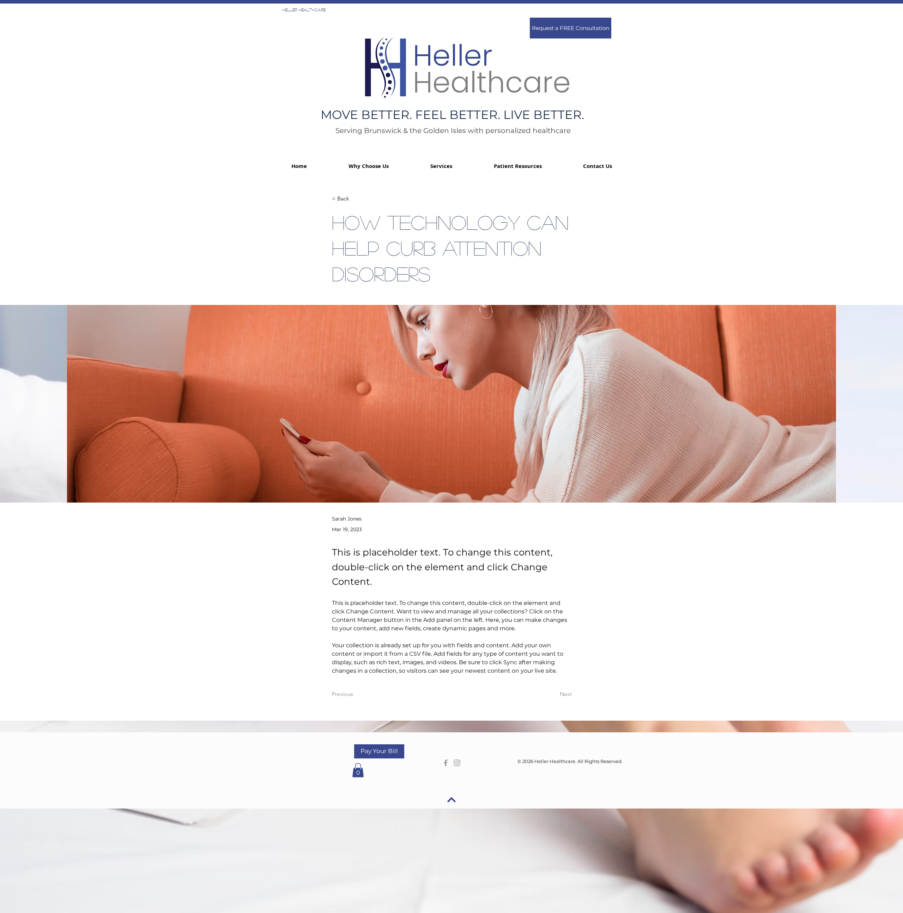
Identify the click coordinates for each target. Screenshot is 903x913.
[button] (517, 166)
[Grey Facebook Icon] (445, 762)
